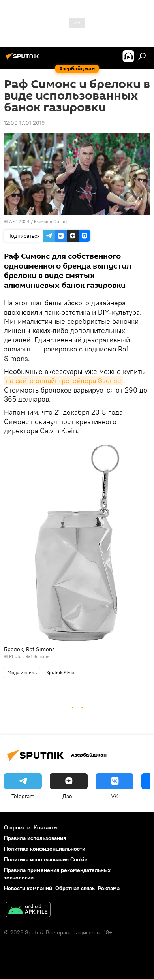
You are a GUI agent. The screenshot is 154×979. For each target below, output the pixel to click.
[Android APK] (28, 910)
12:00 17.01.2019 (24, 122)
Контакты (46, 827)
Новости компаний (28, 888)
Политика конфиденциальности (44, 848)
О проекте (17, 827)
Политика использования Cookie (46, 859)
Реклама (109, 888)
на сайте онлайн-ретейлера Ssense (63, 380)
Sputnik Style (60, 672)
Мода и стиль (22, 672)
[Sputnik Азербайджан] (23, 59)
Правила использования (35, 838)
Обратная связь (75, 888)
